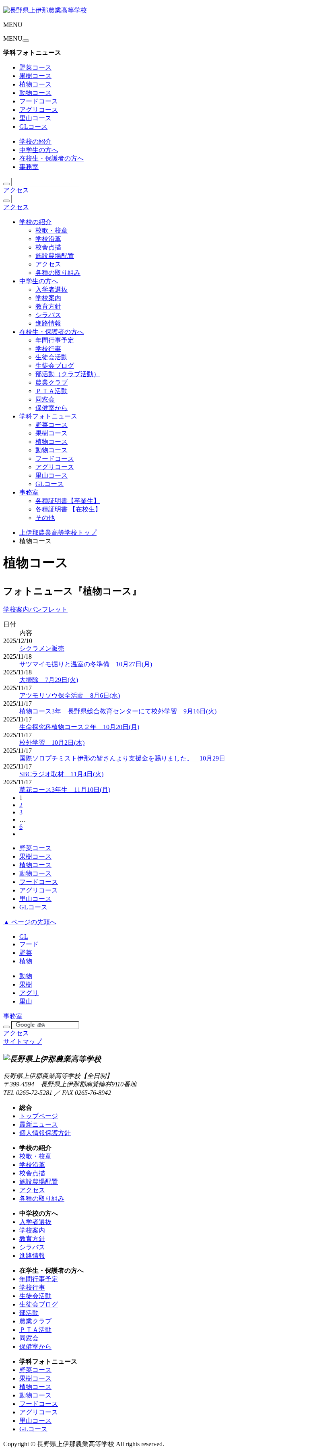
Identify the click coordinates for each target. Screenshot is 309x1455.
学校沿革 (48, 238)
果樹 (25, 984)
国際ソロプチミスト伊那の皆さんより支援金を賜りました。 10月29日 (122, 758)
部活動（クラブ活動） (67, 374)
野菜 (25, 952)
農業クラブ (51, 382)
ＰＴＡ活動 (51, 390)
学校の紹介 (35, 141)
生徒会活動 (51, 357)
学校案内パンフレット (35, 609)
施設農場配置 (54, 255)
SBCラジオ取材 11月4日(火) (61, 774)
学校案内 (48, 298)
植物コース (35, 84)
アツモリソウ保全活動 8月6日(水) (69, 695)
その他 (45, 517)
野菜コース (35, 67)
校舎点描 (48, 247)
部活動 (29, 1312)
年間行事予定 (54, 340)
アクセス (16, 190)
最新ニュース (38, 1124)
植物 (25, 961)
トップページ (38, 1116)
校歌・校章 (51, 230)
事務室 (29, 166)
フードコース (38, 101)
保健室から (51, 407)
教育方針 (48, 306)
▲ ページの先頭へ (29, 922)
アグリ (29, 992)
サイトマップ (22, 1041)
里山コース (35, 118)
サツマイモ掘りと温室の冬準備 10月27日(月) (85, 664)
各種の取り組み (57, 272)
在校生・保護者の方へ (51, 158)
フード (29, 944)
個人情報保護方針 (45, 1132)
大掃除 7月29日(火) (48, 679)
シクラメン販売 (41, 648)
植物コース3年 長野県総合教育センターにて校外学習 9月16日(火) (117, 711)
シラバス (48, 314)
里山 (25, 1001)
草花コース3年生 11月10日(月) (64, 789)
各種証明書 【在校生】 (68, 509)
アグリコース (38, 109)
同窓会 (45, 399)
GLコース (33, 126)
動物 (25, 976)
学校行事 (48, 348)
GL (23, 936)
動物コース (35, 92)
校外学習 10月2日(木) (51, 742)
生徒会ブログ (54, 365)
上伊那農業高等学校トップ (58, 532)
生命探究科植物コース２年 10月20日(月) (79, 726)
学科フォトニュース (48, 416)
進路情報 (48, 323)
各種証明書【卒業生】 (67, 500)
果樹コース (35, 75)
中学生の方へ (38, 149)
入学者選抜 (51, 289)
